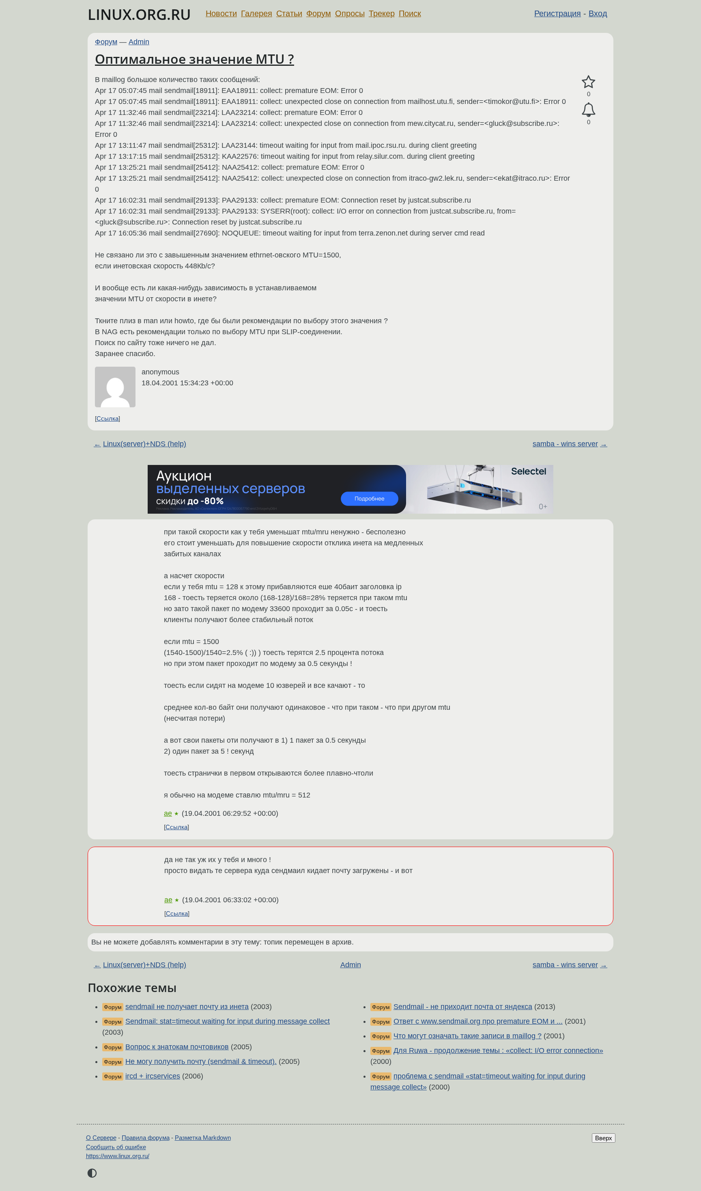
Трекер (382, 13)
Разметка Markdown (203, 1137)
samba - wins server (565, 444)
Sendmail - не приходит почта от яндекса (463, 1007)
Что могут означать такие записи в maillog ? (468, 1036)
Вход (598, 13)
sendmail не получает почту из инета (187, 1007)
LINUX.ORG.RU (139, 14)
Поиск (410, 13)
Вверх (603, 1138)
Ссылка (107, 418)
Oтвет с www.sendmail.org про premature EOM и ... (478, 1021)
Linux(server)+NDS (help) (144, 444)
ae (168, 813)
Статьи (289, 13)
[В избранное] (588, 82)
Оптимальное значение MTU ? (194, 58)
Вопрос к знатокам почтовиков (177, 1047)
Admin (139, 42)
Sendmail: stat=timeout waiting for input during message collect (227, 1021)
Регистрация (557, 13)
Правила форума (146, 1137)
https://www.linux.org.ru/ (117, 1155)
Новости (221, 13)
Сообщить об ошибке (116, 1146)
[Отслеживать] (588, 110)
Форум (318, 13)
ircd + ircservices (152, 1076)
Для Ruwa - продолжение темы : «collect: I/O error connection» (498, 1050)
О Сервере (101, 1137)
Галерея (256, 13)
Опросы (350, 13)
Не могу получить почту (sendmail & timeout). (201, 1061)
